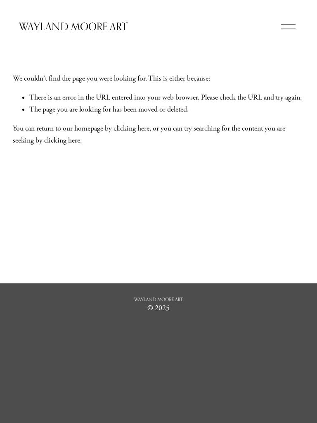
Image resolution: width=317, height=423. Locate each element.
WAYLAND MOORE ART (73, 26)
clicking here (131, 128)
